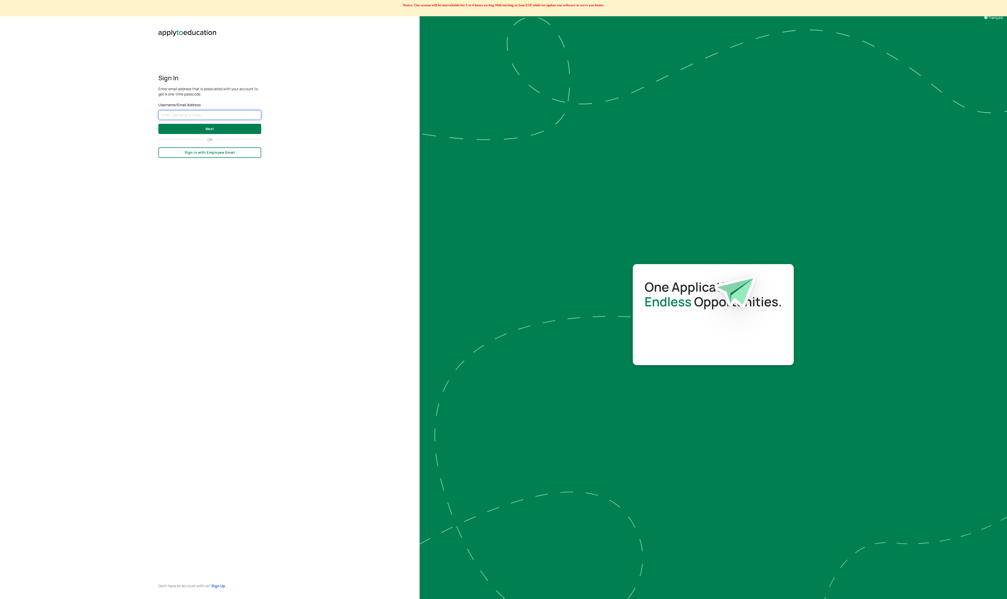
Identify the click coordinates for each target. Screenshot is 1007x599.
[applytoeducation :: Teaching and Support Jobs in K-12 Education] (209, 27)
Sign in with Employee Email (210, 152)
